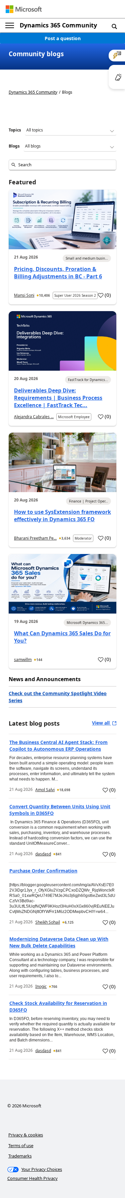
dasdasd (43, 854)
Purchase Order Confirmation (43, 870)
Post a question (63, 38)
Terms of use (20, 1145)
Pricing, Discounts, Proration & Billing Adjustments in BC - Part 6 (58, 272)
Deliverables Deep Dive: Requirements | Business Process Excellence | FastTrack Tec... (58, 398)
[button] (114, 26)
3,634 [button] (65, 538)
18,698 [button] (64, 790)
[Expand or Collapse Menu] (9, 25)
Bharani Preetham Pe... (35, 538)
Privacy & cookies (25, 1135)
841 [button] (59, 854)
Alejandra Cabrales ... (34, 417)
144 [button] (39, 659)
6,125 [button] (69, 922)
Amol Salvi (45, 790)
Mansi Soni (24, 295)
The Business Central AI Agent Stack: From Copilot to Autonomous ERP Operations (58, 745)
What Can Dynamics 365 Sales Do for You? (62, 637)
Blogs (14, 146)
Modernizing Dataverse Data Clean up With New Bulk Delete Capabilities (58, 942)
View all (101, 723)
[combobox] (62, 165)
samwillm (23, 659)
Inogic (41, 986)
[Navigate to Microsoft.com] (24, 9)
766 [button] (54, 986)
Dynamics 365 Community (58, 25)
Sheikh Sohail (47, 922)
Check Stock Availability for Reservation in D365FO (58, 1006)
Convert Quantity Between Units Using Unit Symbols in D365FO (59, 809)
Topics (15, 130)
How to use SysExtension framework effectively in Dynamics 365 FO (62, 515)
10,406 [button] (44, 295)
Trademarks (20, 1156)
